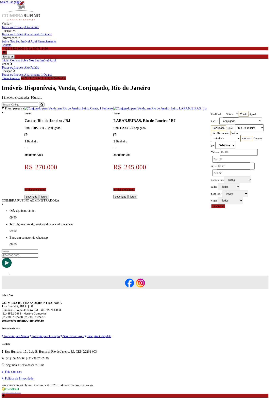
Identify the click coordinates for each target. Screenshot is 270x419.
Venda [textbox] (243, 114)
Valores (215, 152)
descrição (31, 196)
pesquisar (218, 206)
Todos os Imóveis (13, 27)
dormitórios (217, 180)
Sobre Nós (8, 41)
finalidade (216, 114)
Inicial (5, 60)
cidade (230, 128)
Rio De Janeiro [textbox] (220, 133)
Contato (6, 45)
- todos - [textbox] (246, 138)
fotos (44, 196)
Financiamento (47, 41)
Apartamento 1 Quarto (38, 34)
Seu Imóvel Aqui (26, 41)
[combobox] (244, 114)
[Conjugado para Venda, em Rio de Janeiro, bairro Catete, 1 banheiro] (69, 108)
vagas (214, 200)
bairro (234, 133)
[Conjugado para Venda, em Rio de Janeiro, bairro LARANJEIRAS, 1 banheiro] (164, 108)
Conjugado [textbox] (218, 127)
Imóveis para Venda (16, 336)
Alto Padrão (31, 27)
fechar (7, 56)
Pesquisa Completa (99, 336)
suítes (214, 186)
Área (213, 166)
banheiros (216, 193)
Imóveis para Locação (45, 336)
